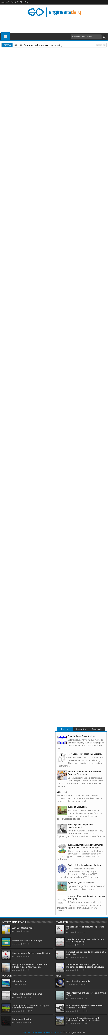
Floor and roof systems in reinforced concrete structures (52, 45)
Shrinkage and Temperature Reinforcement (80, 825)
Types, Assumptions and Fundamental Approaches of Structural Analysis (85, 846)
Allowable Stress (20, 981)
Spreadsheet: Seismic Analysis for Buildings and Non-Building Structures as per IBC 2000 (85, 967)
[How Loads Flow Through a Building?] (62, 757)
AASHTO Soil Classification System (84, 865)
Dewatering (19, 306)
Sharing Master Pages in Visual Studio (31, 953)
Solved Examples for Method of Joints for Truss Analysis (85, 940)
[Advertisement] (54, 23)
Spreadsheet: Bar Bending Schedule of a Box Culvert (86, 953)
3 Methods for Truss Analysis (81, 736)
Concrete (17, 337)
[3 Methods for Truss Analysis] (62, 740)
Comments (97, 729)
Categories (81, 729)
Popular (64, 729)
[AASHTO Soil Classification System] (62, 869)
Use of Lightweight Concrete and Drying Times (52, 604)
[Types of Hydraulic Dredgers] (62, 886)
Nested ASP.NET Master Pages (27, 940)
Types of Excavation (77, 807)
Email (96, 65)
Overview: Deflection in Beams (27, 993)
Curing (53, 465)
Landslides (62, 792)
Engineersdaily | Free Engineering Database (41, 1032)
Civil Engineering (18, 512)
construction (34, 119)
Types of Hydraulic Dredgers (81, 882)
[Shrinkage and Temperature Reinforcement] (62, 828)
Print (87, 65)
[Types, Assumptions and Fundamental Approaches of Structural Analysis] (62, 848)
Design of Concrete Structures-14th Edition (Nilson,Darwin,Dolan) (30, 965)
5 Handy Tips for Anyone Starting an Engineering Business (30, 1006)
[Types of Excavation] (62, 810)
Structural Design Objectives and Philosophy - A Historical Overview (83, 1019)
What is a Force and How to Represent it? (85, 927)
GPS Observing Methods (83, 603)
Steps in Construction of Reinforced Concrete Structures (84, 773)
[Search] (104, 36)
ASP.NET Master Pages (23, 928)
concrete (21, 109)
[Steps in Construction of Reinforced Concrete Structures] (62, 775)
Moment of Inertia (21, 1019)
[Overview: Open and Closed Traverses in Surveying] (62, 899)
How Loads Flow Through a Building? (85, 754)
